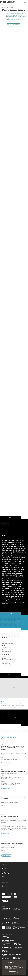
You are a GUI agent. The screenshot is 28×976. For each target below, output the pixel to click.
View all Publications (8, 737)
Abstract (6, 762)
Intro (3, 4)
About (7, 4)
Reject (14, 973)
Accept (8, 973)
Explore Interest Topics (10, 622)
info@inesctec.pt (6, 868)
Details (21, 4)
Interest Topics (13, 4)
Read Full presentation (13, 24)
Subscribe (6, 885)
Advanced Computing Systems (9, 659)
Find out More (12, 971)
